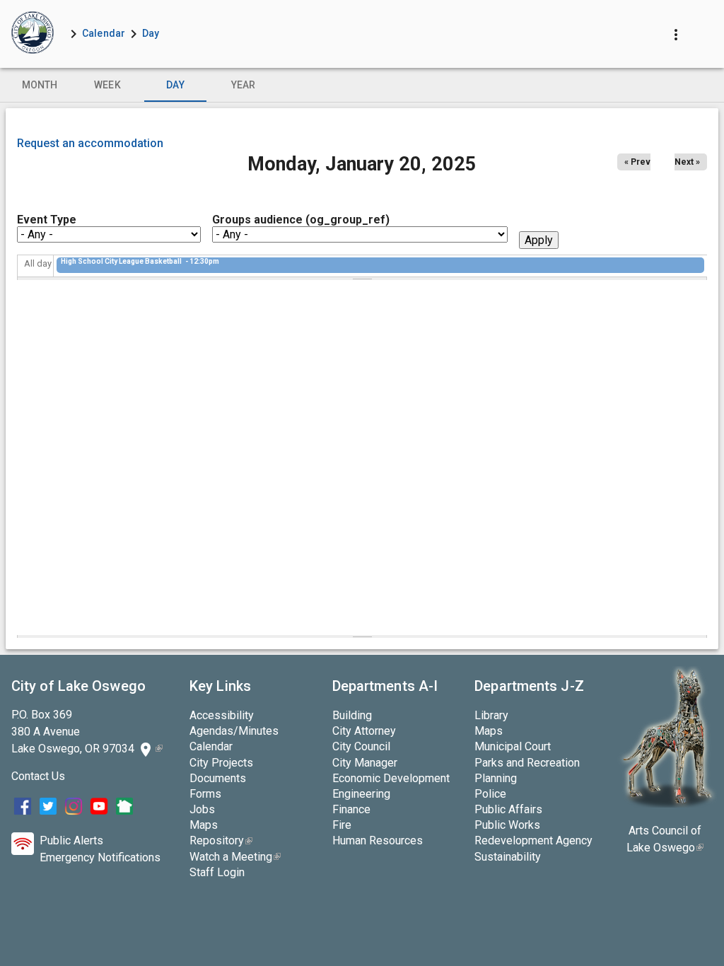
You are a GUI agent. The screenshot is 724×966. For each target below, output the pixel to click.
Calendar (103, 33)
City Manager (364, 762)
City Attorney (364, 731)
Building (352, 715)
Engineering (361, 794)
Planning (495, 778)
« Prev (637, 162)
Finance (351, 809)
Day (150, 33)
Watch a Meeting (235, 856)
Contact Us (38, 776)
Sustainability (507, 856)
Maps (203, 825)
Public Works (507, 825)
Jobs (202, 809)
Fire (341, 825)
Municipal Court (512, 746)
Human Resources (377, 840)
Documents (217, 778)
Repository (220, 840)
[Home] (32, 34)
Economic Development (391, 778)
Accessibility (221, 715)
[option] (40, 85)
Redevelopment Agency (533, 840)
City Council (361, 746)
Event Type (46, 219)
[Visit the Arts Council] (667, 803)
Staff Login (217, 872)
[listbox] (362, 85)
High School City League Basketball (122, 261)
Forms (205, 794)
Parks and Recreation (527, 762)
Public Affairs (508, 809)
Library (491, 715)
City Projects (221, 762)
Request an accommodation (90, 143)
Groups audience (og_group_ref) (301, 219)
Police (490, 794)
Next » (687, 162)
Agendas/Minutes (234, 731)
